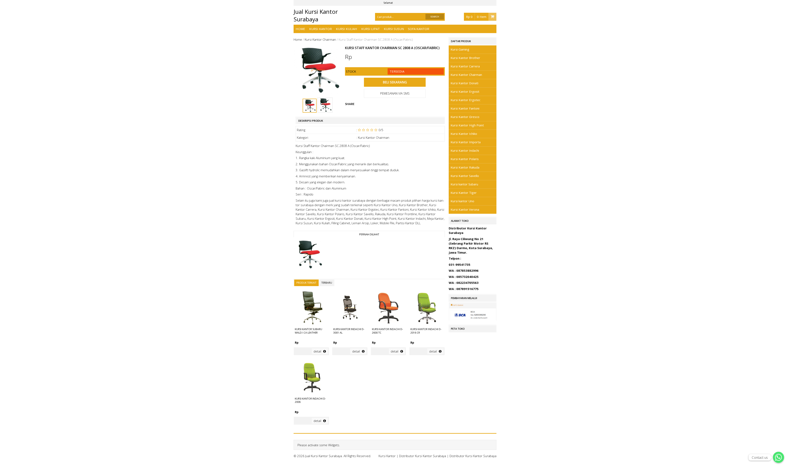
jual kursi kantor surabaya (347, 200)
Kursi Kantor (320, 29)
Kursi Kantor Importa (466, 142)
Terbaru (326, 282)
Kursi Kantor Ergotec (465, 100)
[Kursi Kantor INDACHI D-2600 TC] (388, 308)
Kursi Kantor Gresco (465, 117)
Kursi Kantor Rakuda (465, 167)
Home (300, 29)
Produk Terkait (306, 282)
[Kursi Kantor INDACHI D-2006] (311, 378)
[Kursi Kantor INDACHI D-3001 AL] (349, 308)
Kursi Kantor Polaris (465, 159)
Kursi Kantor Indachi (465, 150)
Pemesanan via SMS (395, 93)
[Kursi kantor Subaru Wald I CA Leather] (311, 308)
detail (317, 351)
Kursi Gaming (460, 49)
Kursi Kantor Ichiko (464, 134)
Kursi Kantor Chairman (320, 39)
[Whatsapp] (778, 457)
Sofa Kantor (418, 29)
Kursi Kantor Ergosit (465, 91)
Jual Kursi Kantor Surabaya (316, 15)
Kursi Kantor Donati (464, 83)
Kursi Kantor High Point (467, 125)
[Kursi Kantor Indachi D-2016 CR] (427, 308)
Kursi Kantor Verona (465, 209)
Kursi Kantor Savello (465, 176)
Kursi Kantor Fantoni (465, 108)
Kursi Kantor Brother (465, 58)
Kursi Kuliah (346, 29)
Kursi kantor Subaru (464, 184)
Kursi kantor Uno (462, 201)
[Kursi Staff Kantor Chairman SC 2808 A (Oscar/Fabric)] (309, 254)
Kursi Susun (394, 29)
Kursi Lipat (370, 29)
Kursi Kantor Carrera (465, 66)
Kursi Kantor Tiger (464, 193)
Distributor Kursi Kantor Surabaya (422, 456)
